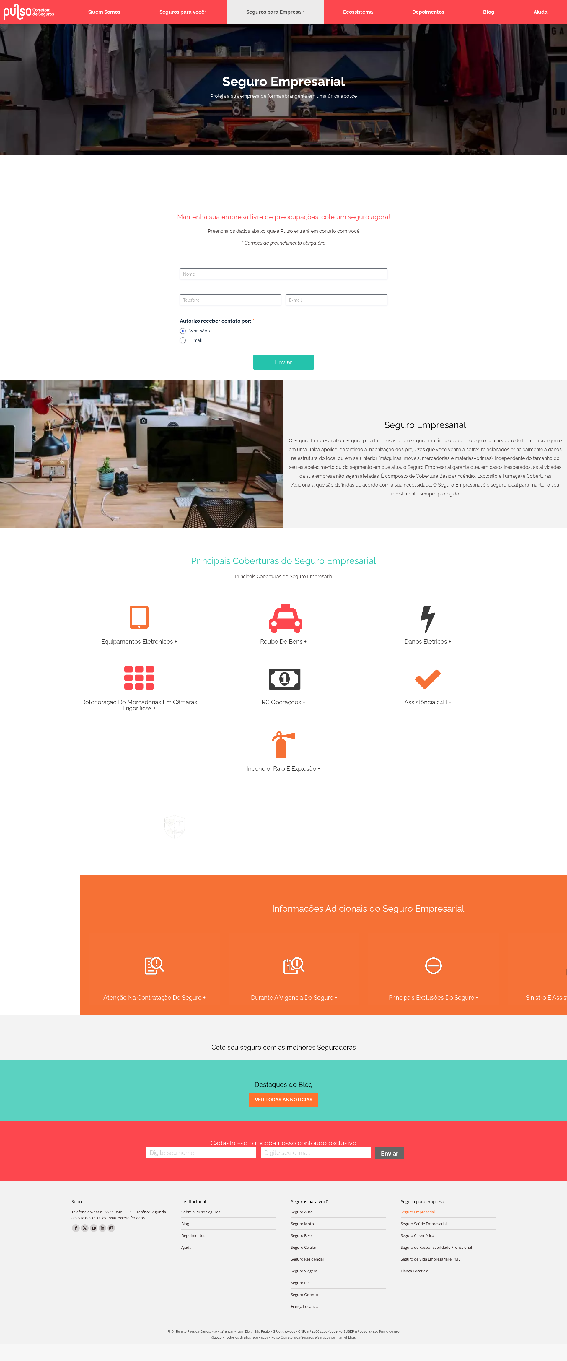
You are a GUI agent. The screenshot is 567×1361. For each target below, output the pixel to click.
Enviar (283, 362)
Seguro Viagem (304, 1271)
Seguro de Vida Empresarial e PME (430, 1259)
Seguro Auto (302, 1211)
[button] (139, 624)
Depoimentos (193, 1235)
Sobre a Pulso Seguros (200, 1211)
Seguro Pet (300, 1282)
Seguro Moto (302, 1223)
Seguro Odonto (304, 1294)
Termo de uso (389, 1332)
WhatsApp (199, 331)
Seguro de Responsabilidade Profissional (436, 1247)
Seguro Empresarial (418, 1211)
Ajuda (186, 1247)
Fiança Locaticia (414, 1271)
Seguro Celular (303, 1247)
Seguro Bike (301, 1235)
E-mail (195, 340)
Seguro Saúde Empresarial (424, 1223)
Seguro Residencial (307, 1259)
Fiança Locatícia (304, 1306)
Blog (185, 1223)
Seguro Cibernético (417, 1235)
